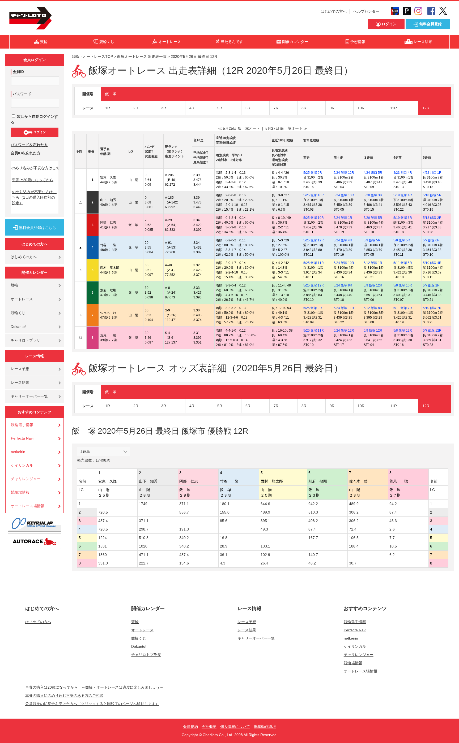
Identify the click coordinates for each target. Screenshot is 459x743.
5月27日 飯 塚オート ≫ (286, 128)
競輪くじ (18, 313)
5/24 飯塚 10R (344, 195)
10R (361, 108)
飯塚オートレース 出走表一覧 (142, 56)
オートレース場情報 (27, 506)
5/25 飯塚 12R (313, 240)
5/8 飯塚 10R (402, 285)
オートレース (22, 299)
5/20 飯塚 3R (373, 195)
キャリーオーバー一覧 (29, 396)
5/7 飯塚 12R (432, 330)
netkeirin (18, 452)
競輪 (14, 285)
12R (425, 108)
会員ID (18, 71)
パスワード (22, 94)
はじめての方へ (334, 11)
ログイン (39, 132)
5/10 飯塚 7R (432, 308)
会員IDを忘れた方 (25, 153)
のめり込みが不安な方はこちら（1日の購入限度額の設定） (34, 197)
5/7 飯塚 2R (431, 285)
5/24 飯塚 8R (343, 285)
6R (247, 108)
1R (107, 108)
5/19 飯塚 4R (402, 195)
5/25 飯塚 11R (313, 263)
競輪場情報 (20, 492)
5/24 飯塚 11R (344, 308)
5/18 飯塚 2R (432, 218)
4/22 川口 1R (432, 173)
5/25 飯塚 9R (312, 173)
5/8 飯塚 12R (402, 330)
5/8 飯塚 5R (401, 240)
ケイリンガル (22, 465)
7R (276, 108)
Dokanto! (18, 326)
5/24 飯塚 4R (343, 240)
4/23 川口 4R (402, 173)
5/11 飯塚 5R (402, 263)
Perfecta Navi (22, 438)
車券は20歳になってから (32, 180)
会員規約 (190, 726)
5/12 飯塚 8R (373, 308)
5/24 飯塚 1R (343, 218)
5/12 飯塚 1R (373, 263)
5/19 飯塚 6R (402, 218)
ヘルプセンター (366, 11)
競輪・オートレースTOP (92, 56)
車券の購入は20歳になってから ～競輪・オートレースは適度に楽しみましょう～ (96, 687)
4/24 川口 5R (373, 173)
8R (303, 108)
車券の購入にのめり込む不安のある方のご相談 (64, 695)
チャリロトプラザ (25, 340)
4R (191, 108)
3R (163, 108)
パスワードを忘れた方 (29, 145)
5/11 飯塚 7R (402, 308)
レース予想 (20, 369)
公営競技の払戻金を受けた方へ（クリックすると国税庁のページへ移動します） (92, 704)
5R (219, 108)
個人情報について (235, 726)
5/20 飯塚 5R (373, 218)
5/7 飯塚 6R (431, 240)
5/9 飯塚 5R (372, 240)
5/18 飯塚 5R (432, 195)
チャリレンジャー (26, 479)
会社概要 (209, 726)
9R (332, 108)
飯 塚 (110, 94)
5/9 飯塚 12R (373, 285)
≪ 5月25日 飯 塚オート (239, 128)
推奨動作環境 (265, 726)
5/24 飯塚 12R (344, 173)
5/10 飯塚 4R (432, 263)
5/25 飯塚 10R (313, 195)
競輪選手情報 (22, 425)
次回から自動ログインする (34, 119)
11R (393, 108)
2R (135, 108)
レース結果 (20, 382)
